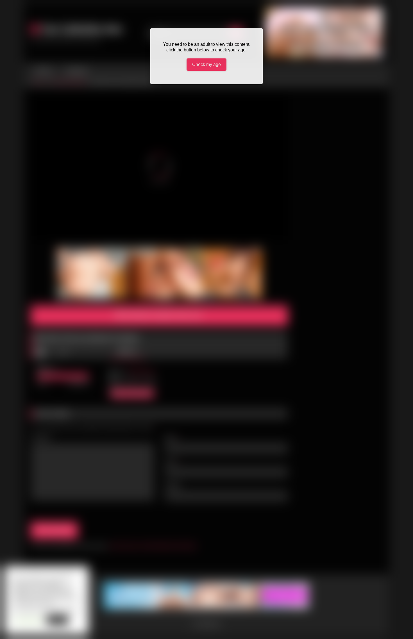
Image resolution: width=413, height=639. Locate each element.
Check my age (206, 64)
